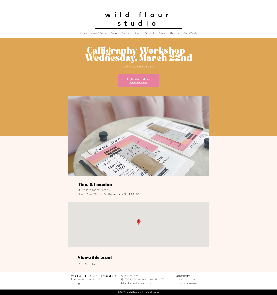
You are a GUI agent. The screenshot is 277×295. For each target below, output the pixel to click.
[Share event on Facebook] (79, 264)
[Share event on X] (86, 264)
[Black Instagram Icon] (79, 284)
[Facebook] (73, 284)
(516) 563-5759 (131, 275)
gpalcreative (153, 292)
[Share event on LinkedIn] (93, 264)
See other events (139, 82)
